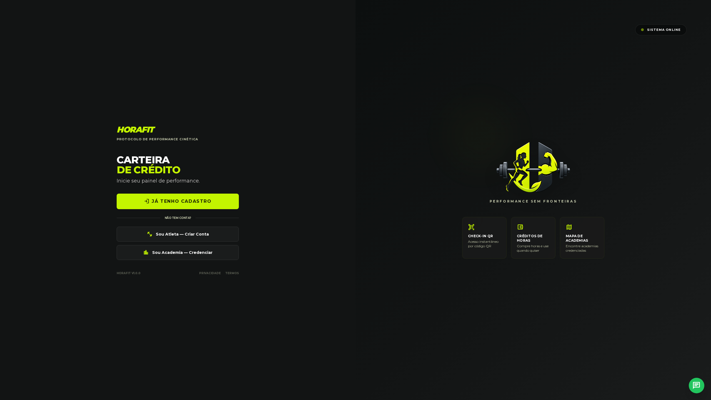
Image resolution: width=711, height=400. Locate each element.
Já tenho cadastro (177, 201)
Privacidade (210, 273)
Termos (232, 273)
